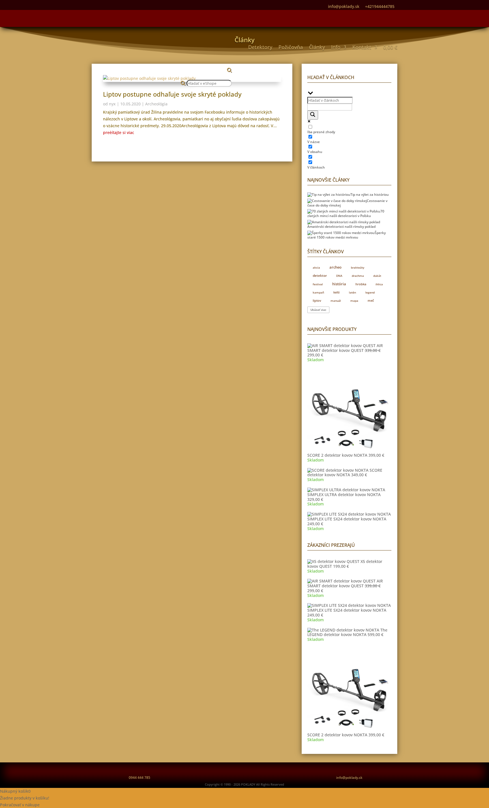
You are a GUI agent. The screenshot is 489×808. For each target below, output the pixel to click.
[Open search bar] (206, 66)
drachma (358, 276)
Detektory (260, 47)
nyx (112, 104)
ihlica (379, 284)
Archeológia (156, 104)
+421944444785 (379, 6)
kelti (336, 292)
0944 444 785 (139, 777)
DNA (339, 276)
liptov (317, 300)
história (339, 283)
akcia (316, 267)
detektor (320, 275)
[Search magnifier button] (312, 115)
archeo (335, 267)
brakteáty (357, 267)
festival (318, 284)
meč (371, 300)
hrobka (360, 284)
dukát (377, 276)
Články (317, 47)
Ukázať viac (318, 310)
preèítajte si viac (118, 132)
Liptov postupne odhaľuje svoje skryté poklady (172, 94)
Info (335, 47)
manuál (336, 301)
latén (352, 292)
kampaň (318, 292)
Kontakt (361, 47)
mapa (354, 301)
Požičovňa (290, 47)
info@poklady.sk (349, 777)
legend (370, 292)
